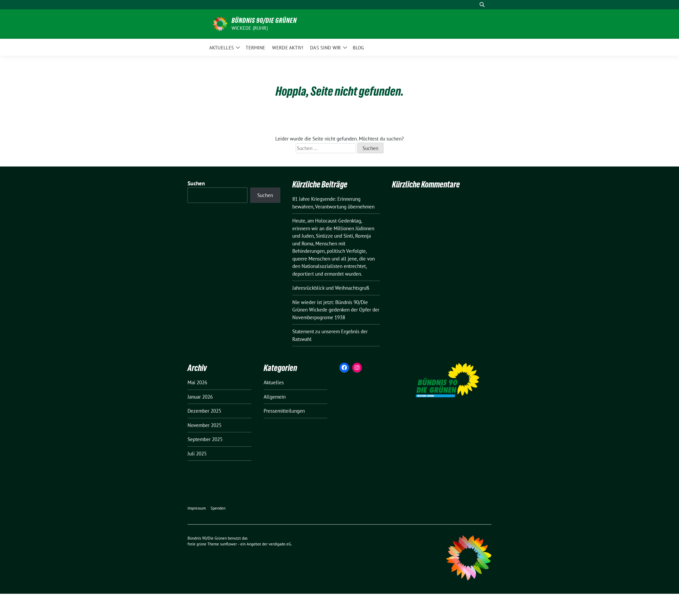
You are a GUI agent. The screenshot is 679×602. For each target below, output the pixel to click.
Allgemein (275, 397)
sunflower (228, 544)
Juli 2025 (197, 453)
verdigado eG (280, 544)
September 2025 (205, 439)
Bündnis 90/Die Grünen (264, 20)
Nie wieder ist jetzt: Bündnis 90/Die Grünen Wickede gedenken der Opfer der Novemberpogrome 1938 (335, 310)
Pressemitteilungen (284, 411)
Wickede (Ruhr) (250, 28)
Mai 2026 (197, 382)
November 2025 (204, 425)
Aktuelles (274, 382)
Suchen (196, 183)
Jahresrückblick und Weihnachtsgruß (330, 288)
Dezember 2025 (204, 411)
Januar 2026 (200, 397)
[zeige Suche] (482, 4)
